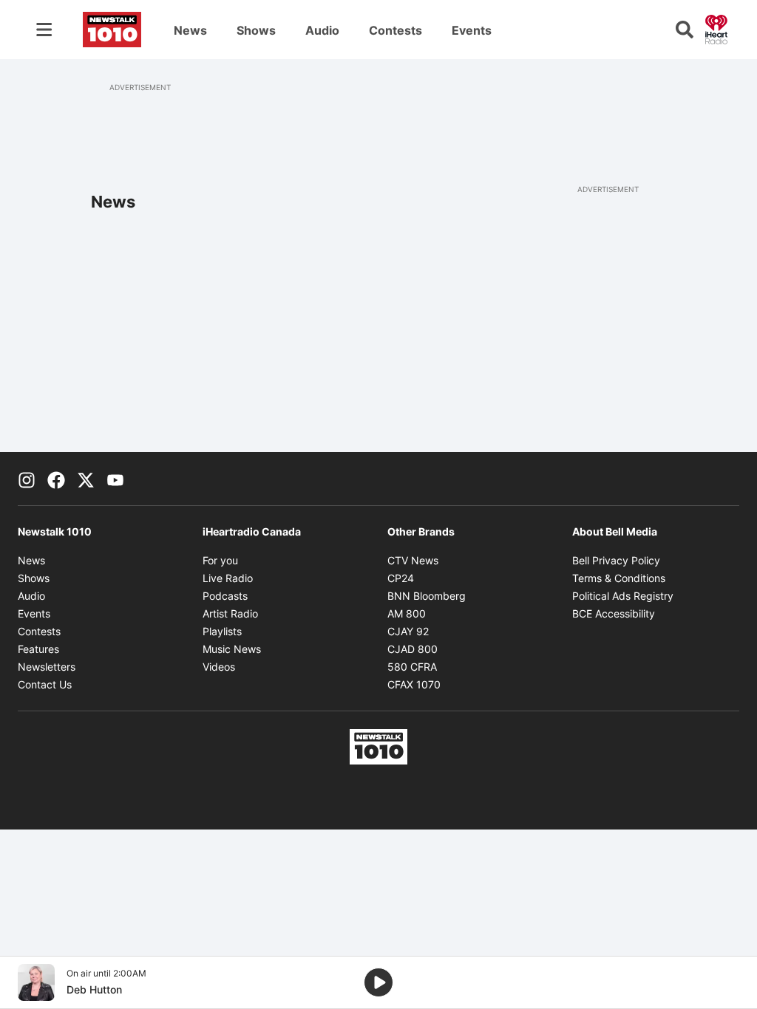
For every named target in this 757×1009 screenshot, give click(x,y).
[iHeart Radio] (716, 28)
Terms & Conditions (618, 578)
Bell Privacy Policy (616, 560)
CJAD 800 (412, 649)
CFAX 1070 (414, 684)
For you (220, 560)
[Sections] (44, 29)
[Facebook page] (56, 479)
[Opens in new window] (36, 982)
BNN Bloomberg (426, 595)
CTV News (412, 560)
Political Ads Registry (622, 595)
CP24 (400, 578)
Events (472, 30)
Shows (256, 30)
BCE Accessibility (613, 613)
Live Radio (228, 578)
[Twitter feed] (86, 479)
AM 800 (406, 613)
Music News (232, 649)
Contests (395, 30)
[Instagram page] (26, 479)
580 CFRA (412, 666)
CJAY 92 (408, 631)
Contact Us (45, 684)
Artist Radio (230, 613)
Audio (322, 30)
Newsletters (46, 666)
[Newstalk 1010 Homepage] (112, 29)
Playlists (222, 631)
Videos (219, 666)
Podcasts (225, 595)
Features (38, 649)
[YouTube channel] (115, 479)
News (190, 30)
